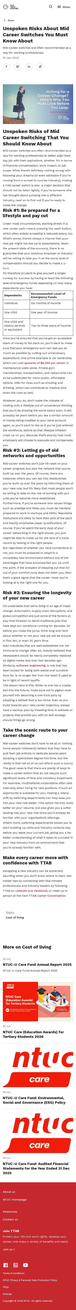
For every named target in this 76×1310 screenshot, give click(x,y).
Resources (10, 1211)
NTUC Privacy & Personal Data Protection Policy (30, 1280)
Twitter (19, 66)
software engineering (31, 665)
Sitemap (7, 1294)
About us (9, 1191)
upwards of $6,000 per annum (45, 363)
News (11, 20)
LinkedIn (21, 890)
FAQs (6, 1287)
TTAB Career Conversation (47, 895)
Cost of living (15, 917)
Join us (7, 1249)
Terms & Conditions (14, 1273)
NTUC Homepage (15, 1199)
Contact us (10, 1219)
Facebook (40, 890)
